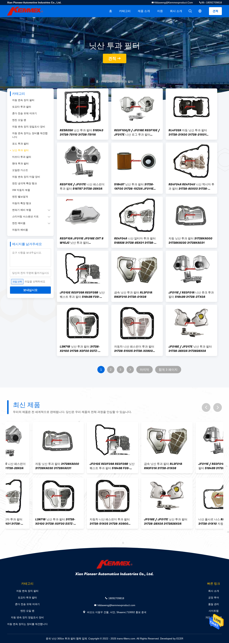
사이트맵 (214, 610)
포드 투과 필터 (20, 143)
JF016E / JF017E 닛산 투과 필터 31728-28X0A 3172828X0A (190, 349)
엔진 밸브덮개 (20, 196)
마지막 (144, 369)
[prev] (206, 407)
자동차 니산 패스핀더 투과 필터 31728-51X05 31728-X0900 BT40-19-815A (134, 349)
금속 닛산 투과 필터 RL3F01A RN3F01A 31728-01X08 (133, 294)
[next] (217, 407)
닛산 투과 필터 (20, 150)
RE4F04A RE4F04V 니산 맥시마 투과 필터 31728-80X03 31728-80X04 (191, 186)
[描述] (200, 11)
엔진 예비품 (18, 223)
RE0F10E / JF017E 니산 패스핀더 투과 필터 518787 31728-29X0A (82, 186)
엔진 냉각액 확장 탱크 (24, 183)
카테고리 (125, 11)
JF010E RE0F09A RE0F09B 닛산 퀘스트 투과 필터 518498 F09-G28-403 (82, 294)
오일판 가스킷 (20, 170)
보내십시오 (30, 290)
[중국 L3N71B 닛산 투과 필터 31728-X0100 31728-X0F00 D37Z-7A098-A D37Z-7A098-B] (82, 323)
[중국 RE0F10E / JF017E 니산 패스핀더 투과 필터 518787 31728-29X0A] (82, 161)
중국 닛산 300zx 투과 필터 (60, 638)
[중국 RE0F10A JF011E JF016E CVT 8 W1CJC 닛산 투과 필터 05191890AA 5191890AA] (82, 215)
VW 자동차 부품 (21, 190)
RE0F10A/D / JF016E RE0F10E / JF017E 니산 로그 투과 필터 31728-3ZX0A (137, 132)
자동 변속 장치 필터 (23, 100)
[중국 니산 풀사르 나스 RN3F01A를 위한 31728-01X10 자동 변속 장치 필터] (196, 496)
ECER (179, 638)
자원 (160, 11)
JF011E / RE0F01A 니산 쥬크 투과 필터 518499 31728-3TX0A (191, 294)
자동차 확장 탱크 (21, 203)
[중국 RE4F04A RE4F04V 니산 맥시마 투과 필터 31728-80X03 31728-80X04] (191, 161)
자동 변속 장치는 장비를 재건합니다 (30, 135)
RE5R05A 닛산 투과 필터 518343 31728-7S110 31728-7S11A (81, 132)
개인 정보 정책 (213, 617)
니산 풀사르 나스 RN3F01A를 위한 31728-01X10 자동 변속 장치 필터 (195, 521)
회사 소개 (176, 11)
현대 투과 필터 (20, 163)
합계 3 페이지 (168, 369)
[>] (130, 369)
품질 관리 (213, 604)
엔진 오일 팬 (19, 120)
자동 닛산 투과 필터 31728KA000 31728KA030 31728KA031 (190, 240)
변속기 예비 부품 (21, 209)
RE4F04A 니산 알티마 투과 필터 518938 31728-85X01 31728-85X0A (135, 240)
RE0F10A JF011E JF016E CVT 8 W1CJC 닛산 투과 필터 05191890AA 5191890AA (81, 240)
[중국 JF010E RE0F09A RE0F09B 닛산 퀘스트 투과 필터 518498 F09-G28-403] (82, 269)
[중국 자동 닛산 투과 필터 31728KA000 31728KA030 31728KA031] (191, 215)
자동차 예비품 (20, 229)
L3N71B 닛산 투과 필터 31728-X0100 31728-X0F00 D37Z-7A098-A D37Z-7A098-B (80, 349)
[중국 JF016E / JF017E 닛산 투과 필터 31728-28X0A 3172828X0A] (191, 323)
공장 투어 (213, 597)
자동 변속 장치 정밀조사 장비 (28, 126)
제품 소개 (144, 11)
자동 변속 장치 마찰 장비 (26, 176)
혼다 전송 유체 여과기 (24, 113)
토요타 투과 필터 (21, 106)
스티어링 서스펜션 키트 (25, 216)
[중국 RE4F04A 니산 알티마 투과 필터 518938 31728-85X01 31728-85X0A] (137, 215)
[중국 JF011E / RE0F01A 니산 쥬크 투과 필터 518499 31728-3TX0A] (191, 269)
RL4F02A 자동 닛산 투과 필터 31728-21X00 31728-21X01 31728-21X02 (188, 132)
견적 (215, 11)
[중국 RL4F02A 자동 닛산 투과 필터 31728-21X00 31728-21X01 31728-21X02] (191, 106)
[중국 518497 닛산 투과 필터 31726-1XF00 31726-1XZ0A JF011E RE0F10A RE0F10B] (137, 161)
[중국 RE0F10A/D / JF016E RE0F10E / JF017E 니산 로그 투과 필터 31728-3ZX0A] (137, 106)
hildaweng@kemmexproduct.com (173, 2)
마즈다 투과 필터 (21, 156)
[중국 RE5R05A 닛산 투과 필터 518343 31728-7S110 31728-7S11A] (82, 106)
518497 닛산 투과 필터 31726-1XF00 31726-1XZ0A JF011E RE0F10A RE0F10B (134, 186)
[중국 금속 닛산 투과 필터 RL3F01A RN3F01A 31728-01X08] (137, 269)
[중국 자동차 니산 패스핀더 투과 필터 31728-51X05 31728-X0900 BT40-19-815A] (137, 323)
